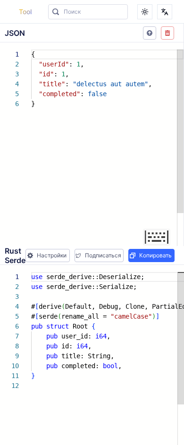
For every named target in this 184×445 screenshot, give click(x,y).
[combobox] (88, 11)
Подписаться (103, 255)
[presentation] (92, 144)
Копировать (155, 255)
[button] (149, 33)
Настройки (52, 255)
